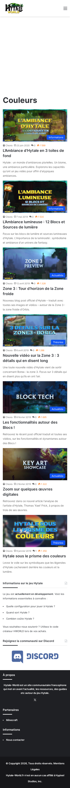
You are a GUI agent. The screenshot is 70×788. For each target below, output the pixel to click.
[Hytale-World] (13, 8)
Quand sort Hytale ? (17, 612)
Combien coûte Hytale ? (20, 618)
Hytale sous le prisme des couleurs (34, 556)
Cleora (9, 145)
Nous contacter (15, 739)
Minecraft (12, 720)
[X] (35, 700)
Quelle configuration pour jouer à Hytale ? (30, 606)
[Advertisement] (35, 57)
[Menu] (65, 9)
